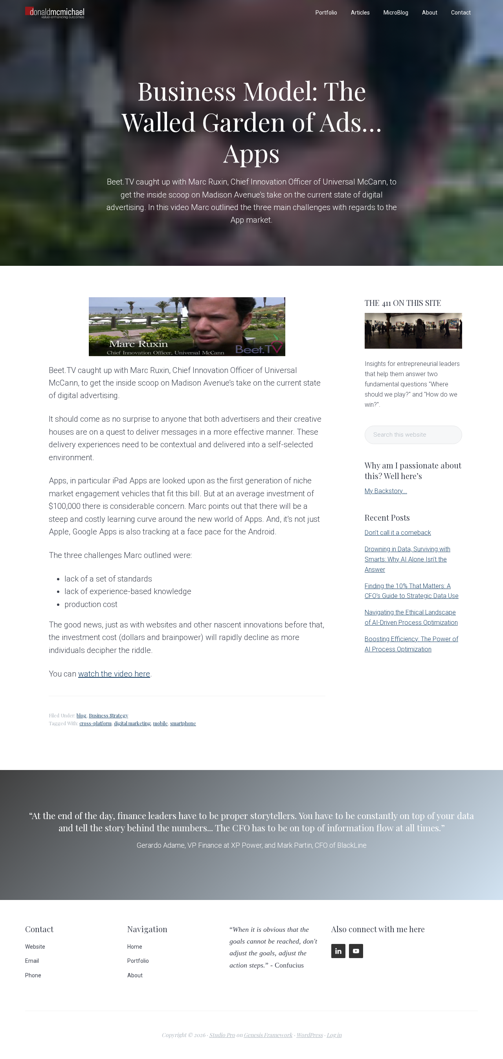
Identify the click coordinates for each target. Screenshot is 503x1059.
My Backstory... (386, 491)
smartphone (183, 723)
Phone (33, 975)
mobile (160, 723)
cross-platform (95, 723)
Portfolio (138, 961)
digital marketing (132, 723)
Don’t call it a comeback (398, 532)
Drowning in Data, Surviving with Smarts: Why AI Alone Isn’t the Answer (407, 559)
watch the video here (114, 674)
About (135, 975)
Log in (334, 1035)
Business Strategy (108, 715)
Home (134, 946)
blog (81, 715)
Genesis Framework (268, 1035)
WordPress (309, 1035)
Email (32, 961)
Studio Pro (222, 1035)
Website (35, 946)
